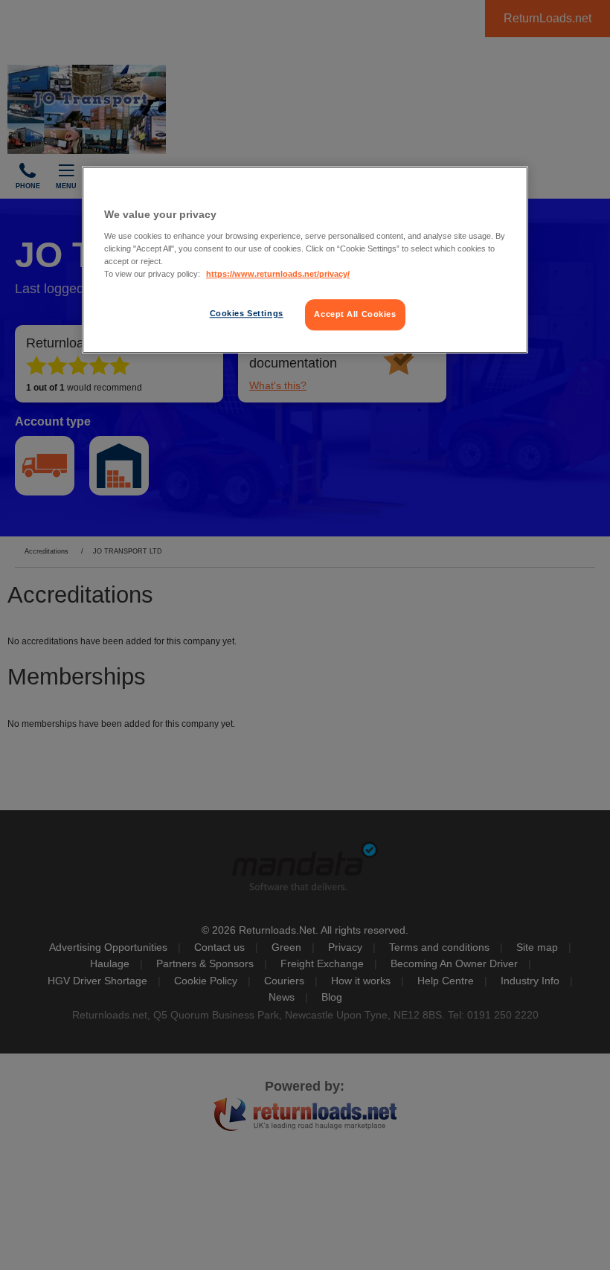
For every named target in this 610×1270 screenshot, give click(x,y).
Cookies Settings (246, 313)
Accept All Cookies (355, 314)
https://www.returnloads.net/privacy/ (278, 273)
